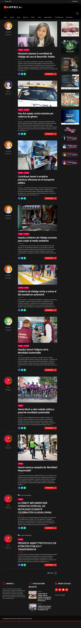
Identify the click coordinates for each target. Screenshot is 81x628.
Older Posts (50, 573)
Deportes (25, 17)
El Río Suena (69, 17)
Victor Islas (8, 91)
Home (5, 17)
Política (33, 17)
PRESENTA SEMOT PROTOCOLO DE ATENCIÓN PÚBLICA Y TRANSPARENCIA (37, 546)
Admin (8, 387)
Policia (26, 287)
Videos (39, 17)
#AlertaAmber (48, 17)
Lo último (26, 49)
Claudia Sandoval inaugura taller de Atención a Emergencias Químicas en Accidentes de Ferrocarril (44, 597)
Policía (18, 17)
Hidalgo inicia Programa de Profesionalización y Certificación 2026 (44, 607)
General (12, 17)
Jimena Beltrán (8, 31)
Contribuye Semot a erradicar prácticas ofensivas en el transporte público (36, 179)
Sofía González (8, 327)
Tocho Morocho (59, 17)
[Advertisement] (70, 191)
